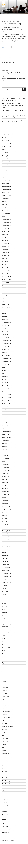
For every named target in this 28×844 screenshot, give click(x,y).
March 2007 (5, 594)
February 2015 (6, 337)
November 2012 (6, 398)
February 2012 (6, 422)
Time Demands (6, 784)
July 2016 (4, 313)
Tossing (4, 796)
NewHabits (5, 714)
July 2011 (4, 443)
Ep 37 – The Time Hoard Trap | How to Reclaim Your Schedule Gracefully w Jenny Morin (13, 105)
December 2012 (6, 394)
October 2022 (6, 192)
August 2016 (5, 310)
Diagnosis (4, 654)
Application (5, 612)
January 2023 (5, 183)
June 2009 (5, 519)
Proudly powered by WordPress (9, 840)
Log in (3, 823)
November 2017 (6, 277)
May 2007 (5, 588)
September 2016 (6, 307)
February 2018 (6, 271)
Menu (14, 16)
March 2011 (5, 455)
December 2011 (6, 428)
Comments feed (6, 829)
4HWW (4, 603)
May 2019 (4, 237)
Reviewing (5, 738)
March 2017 (5, 292)
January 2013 (5, 391)
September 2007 (6, 582)
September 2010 (6, 473)
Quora (3, 732)
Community (5, 644)
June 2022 (5, 204)
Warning (4, 811)
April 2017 (5, 289)
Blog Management (7, 629)
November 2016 (6, 301)
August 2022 (5, 198)
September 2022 (6, 195)
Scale (3, 747)
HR (3, 684)
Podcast (4, 720)
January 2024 (5, 159)
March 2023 (5, 177)
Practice (4, 723)
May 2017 (4, 286)
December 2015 (6, 322)
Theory (4, 775)
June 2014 (5, 352)
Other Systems (6, 717)
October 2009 (6, 506)
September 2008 (6, 546)
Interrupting (5, 696)
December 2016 (6, 298)
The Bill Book (5, 772)
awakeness (5, 618)
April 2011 (4, 452)
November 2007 (6, 576)
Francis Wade (16, 21)
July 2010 (4, 479)
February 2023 (6, 180)
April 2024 (5, 153)
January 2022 (5, 216)
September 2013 (6, 367)
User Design (5, 805)
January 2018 (5, 274)
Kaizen (4, 699)
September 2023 (6, 162)
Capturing (5, 638)
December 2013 (6, 358)
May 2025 (5, 137)
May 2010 (4, 485)
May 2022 (4, 207)
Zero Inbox (5, 814)
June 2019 (5, 234)
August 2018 (5, 255)
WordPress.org (6, 832)
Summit (4, 765)
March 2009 (5, 528)
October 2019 (5, 228)
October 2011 (5, 434)
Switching (5, 769)
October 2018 (5, 252)
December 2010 (6, 464)
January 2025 (5, 140)
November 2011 (6, 431)
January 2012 (5, 425)
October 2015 (5, 325)
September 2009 (6, 509)
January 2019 (5, 246)
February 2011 (6, 458)
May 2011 (4, 449)
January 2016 (5, 319)
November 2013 (6, 361)
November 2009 (6, 503)
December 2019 (6, 225)
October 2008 (6, 543)
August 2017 (5, 283)
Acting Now (5, 606)
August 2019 (5, 231)
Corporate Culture (7, 648)
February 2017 (6, 295)
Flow (3, 672)
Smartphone (5, 753)
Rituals (4, 744)
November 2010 (6, 467)
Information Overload (8, 690)
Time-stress (5, 787)
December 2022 (6, 186)
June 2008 (5, 555)
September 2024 (6, 146)
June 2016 (5, 316)
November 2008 (6, 540)
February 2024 (6, 156)
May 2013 (4, 379)
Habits (4, 681)
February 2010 (6, 494)
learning (4, 702)
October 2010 (5, 470)
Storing (4, 759)
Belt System (5, 621)
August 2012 (5, 407)
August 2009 (5, 512)
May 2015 (4, 328)
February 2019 (6, 243)
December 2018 (6, 249)
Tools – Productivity (7, 793)
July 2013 (4, 373)
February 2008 (6, 567)
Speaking (4, 756)
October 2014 (5, 346)
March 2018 (5, 267)
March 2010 (5, 491)
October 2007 (6, 579)
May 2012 (4, 416)
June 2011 (4, 446)
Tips (3, 790)
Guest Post (5, 678)
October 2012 (5, 401)
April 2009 (5, 525)
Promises (4, 729)
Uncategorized (6, 802)
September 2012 (6, 404)
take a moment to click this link (10, 36)
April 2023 (5, 174)
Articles (4, 615)
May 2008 (5, 558)
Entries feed (5, 826)
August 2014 (5, 349)
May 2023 (5, 171)
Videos (4, 808)
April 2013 (5, 382)
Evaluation (5, 666)
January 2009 (5, 534)
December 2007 (6, 573)
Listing (4, 705)
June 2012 (5, 413)
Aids (3, 609)
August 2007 (5, 585)
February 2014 (6, 355)
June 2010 (5, 482)
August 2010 (5, 476)
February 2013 (6, 388)
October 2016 (5, 304)
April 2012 (5, 419)
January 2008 (5, 570)
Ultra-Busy (5, 799)
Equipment (5, 663)
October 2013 (5, 364)
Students (4, 762)
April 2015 (5, 331)
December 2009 (6, 500)
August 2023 (5, 165)
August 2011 (5, 440)
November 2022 (6, 189)
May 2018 (4, 264)
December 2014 (6, 340)
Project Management (7, 726)
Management (5, 708)
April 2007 (5, 591)
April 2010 (5, 488)
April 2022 (5, 210)
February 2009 (6, 531)
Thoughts (4, 778)
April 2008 (5, 561)
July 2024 (4, 150)
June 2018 (5, 261)
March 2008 (5, 564)
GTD (3, 675)
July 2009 (4, 515)
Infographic (5, 687)
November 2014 (6, 343)
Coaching (4, 641)
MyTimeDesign (6, 711)
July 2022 (4, 201)
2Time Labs (8, 9)
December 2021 (6, 219)
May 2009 (5, 522)
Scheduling (5, 750)
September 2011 (6, 437)
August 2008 (5, 549)
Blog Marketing (9, 62)
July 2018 (4, 258)
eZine (3, 669)
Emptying (4, 660)
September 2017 (6, 280)
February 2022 (6, 213)
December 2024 (6, 143)
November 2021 (6, 222)
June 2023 (5, 168)
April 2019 (5, 240)
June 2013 (5, 376)
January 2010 (5, 497)
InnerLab (4, 693)
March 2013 (5, 385)
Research (4, 735)
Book (3, 635)
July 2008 (4, 552)
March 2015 (5, 334)
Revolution (5, 741)
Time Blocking (6, 781)
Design (4, 651)
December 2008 (6, 537)
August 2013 (5, 370)
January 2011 (5, 461)
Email (3, 657)
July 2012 (4, 410)
